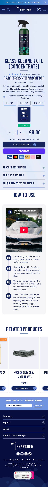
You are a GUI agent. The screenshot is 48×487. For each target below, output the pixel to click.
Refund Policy (26, 460)
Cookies (17, 460)
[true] (46, 2)
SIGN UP (38, 405)
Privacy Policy (8, 460)
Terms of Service (38, 460)
